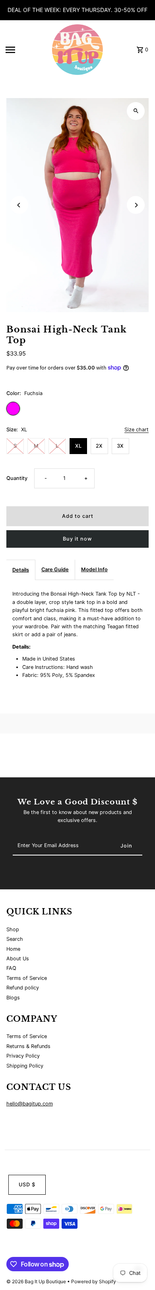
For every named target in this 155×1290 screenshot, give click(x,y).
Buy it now (77, 539)
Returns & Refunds (28, 1046)
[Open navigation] (24, 50)
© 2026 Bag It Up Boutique (36, 1281)
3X (120, 446)
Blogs (13, 998)
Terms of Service (26, 978)
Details (20, 570)
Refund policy (22, 988)
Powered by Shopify (93, 1281)
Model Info (94, 569)
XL (78, 446)
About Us (17, 959)
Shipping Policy (24, 1066)
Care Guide (55, 569)
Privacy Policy (23, 1056)
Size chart (136, 430)
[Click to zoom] (136, 111)
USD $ (27, 1185)
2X (99, 446)
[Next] (136, 205)
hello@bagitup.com (29, 1104)
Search (14, 939)
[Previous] (19, 205)
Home (13, 949)
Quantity (16, 478)
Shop (12, 929)
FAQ (11, 968)
